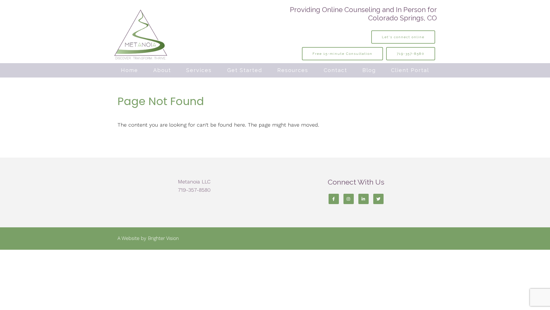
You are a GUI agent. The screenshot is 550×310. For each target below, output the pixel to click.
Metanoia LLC (194, 182)
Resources (292, 70)
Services (199, 70)
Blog (369, 70)
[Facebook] (334, 199)
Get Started (244, 70)
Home (129, 70)
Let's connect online (403, 37)
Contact (335, 70)
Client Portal (410, 70)
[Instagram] (348, 199)
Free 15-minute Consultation (342, 54)
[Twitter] (378, 199)
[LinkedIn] (363, 199)
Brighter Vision (163, 238)
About (162, 70)
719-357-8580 (411, 54)
